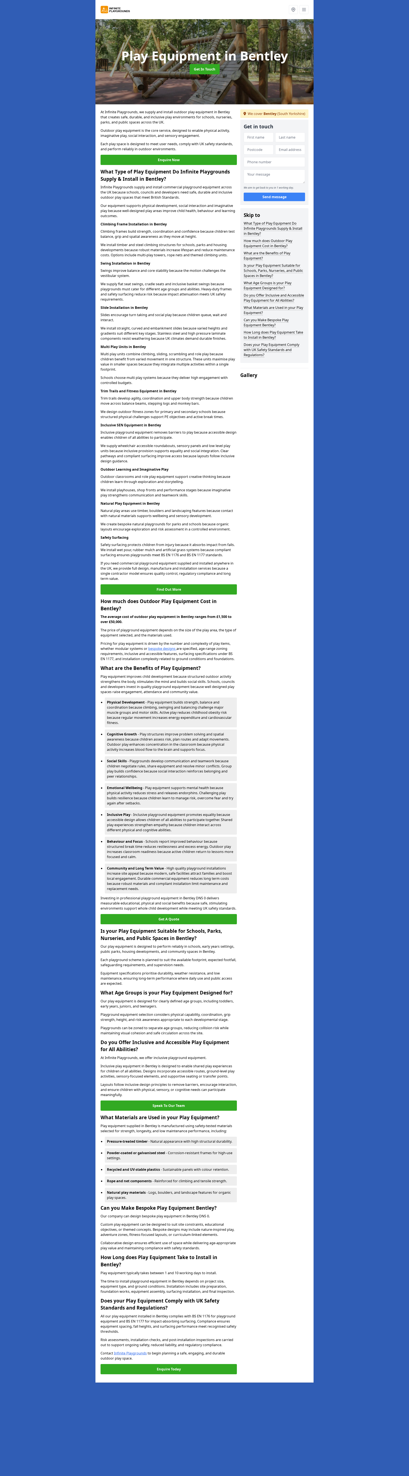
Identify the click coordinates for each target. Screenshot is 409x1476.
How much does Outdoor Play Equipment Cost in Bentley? (268, 243)
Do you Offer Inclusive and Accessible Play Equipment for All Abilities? (274, 298)
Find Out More (169, 589)
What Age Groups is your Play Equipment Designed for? (267, 285)
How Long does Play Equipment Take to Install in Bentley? (273, 335)
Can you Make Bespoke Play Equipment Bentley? (266, 322)
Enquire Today (169, 1369)
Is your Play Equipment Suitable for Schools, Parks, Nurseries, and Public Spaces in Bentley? (273, 270)
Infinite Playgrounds (130, 1353)
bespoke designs (162, 648)
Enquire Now (169, 160)
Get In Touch (204, 69)
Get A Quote (168, 919)
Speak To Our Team (169, 1105)
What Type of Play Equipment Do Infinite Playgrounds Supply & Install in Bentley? (273, 228)
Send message (274, 197)
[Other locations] (293, 9)
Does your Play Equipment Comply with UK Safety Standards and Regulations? (271, 349)
